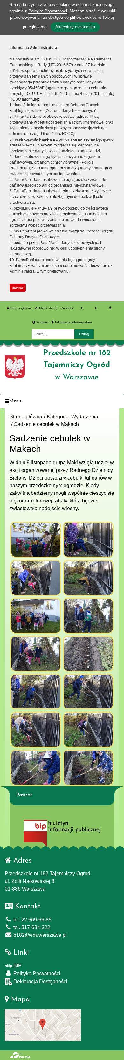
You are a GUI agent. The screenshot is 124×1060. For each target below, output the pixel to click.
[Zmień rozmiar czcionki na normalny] (81, 308)
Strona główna (21, 308)
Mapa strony (47, 308)
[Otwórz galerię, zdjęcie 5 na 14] (35, 616)
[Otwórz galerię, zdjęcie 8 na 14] (88, 654)
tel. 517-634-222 (31, 927)
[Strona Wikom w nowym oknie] (20, 1055)
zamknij (17, 287)
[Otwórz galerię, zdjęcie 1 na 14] (35, 540)
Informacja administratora (73, 322)
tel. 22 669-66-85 (32, 919)
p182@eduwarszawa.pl (39, 935)
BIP (17, 965)
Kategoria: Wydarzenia (72, 416)
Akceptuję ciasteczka (75, 27)
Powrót (24, 795)
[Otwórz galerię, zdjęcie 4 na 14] (88, 578)
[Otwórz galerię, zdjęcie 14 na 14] (88, 768)
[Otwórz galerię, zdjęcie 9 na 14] (35, 692)
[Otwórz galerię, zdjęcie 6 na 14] (88, 616)
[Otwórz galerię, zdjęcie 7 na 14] (35, 654)
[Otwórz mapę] (43, 1024)
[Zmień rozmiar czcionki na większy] (95, 308)
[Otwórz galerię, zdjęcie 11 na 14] (35, 730)
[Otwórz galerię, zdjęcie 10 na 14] (88, 692)
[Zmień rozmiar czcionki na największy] (110, 308)
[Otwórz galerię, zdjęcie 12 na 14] (88, 730)
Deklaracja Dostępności (39, 981)
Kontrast (42, 322)
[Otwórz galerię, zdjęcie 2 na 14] (88, 540)
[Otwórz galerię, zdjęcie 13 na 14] (35, 768)
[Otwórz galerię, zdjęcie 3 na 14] (35, 578)
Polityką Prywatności (47, 11)
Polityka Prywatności (36, 973)
